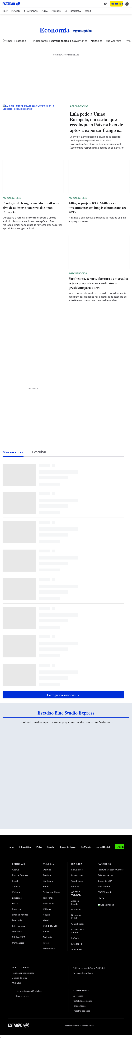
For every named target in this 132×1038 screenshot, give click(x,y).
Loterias (75, 886)
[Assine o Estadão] (116, 4)
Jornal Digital (103, 847)
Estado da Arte (105, 875)
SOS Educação (105, 892)
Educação (17, 897)
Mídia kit (16, 982)
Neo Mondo (104, 886)
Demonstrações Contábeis (29, 991)
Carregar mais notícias (61, 695)
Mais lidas (17, 931)
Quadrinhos (77, 880)
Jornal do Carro (67, 847)
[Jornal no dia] (111, 925)
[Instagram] (115, 1025)
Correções (78, 995)
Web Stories (49, 948)
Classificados (77, 923)
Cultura (16, 892)
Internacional (18, 925)
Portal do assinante (82, 1000)
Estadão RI (22, 40)
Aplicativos (77, 949)
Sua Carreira (113, 40)
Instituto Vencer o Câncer (110, 869)
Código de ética (19, 977)
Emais (15, 903)
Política (47, 875)
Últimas (8, 40)
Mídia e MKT (18, 937)
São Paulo (48, 880)
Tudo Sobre (48, 903)
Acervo (15, 869)
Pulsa (39, 847)
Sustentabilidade (51, 892)
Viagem (47, 914)
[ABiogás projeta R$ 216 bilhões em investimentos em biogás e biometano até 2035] (99, 177)
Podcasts (47, 937)
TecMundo (86, 847)
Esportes (16, 909)
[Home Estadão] (11, 3)
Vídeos (46, 931)
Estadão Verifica (20, 914)
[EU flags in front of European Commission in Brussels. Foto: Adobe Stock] (34, 126)
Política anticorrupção (23, 972)
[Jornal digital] (105, 4)
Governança (79, 40)
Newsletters (77, 869)
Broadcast (76, 909)
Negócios (96, 40)
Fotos (46, 942)
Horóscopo (77, 875)
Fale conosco (79, 1005)
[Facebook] (99, 1025)
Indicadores (40, 40)
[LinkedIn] (122, 1025)
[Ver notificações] (126, 4)
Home (11, 847)
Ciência (16, 886)
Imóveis (75, 938)
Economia (55, 30)
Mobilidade (48, 864)
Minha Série (18, 942)
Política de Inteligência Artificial (89, 968)
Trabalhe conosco (81, 1010)
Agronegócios (60, 40)
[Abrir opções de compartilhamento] (121, 106)
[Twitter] (107, 1025)
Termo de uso (22, 996)
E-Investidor (25, 847)
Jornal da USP (105, 880)
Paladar (51, 847)
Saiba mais (106, 722)
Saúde (46, 886)
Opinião (47, 869)
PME (128, 40)
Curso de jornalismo (83, 973)
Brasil (15, 880)
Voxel (46, 920)
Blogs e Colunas (20, 875)
